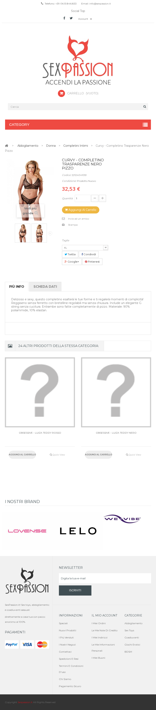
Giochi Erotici (132, 644)
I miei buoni (98, 657)
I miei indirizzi (99, 637)
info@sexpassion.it (100, 3)
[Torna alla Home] (6, 145)
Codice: (66, 175)
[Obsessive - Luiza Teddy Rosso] (40, 392)
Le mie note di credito (104, 630)
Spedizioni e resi (68, 658)
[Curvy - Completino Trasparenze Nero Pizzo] (22, 233)
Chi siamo (65, 679)
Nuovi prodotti (67, 630)
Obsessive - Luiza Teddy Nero (116, 432)
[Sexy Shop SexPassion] (78, 60)
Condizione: (69, 180)
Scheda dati (45, 287)
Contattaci (65, 651)
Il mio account (104, 615)
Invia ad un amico (78, 218)
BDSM (128, 651)
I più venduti (66, 637)
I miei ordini (99, 623)
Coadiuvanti (132, 637)
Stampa (73, 224)
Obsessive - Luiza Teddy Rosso (40, 432)
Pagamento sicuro (70, 686)
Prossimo (50, 233)
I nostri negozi (67, 644)
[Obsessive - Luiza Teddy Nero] (116, 392)
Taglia (66, 240)
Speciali (63, 623)
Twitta (71, 254)
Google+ (73, 261)
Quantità (67, 198)
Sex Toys (129, 630)
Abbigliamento (133, 623)
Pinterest (93, 261)
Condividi (89, 254)
